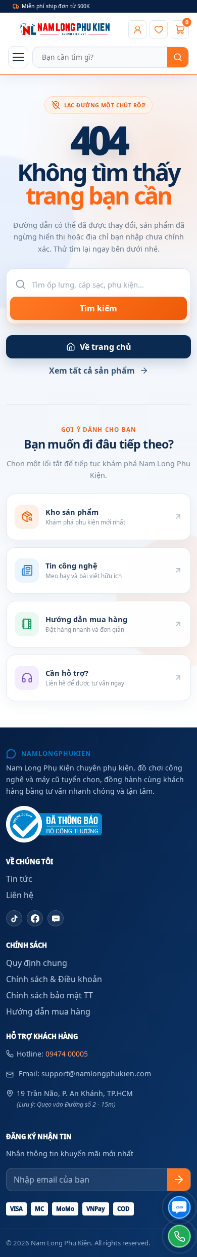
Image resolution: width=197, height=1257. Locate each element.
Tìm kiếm (98, 308)
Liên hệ (19, 895)
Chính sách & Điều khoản (54, 979)
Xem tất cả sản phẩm (92, 370)
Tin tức (19, 878)
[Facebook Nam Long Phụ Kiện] (35, 918)
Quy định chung (36, 962)
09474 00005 (66, 1054)
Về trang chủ (105, 346)
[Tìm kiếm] (177, 57)
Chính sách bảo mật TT (49, 995)
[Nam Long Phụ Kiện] (66, 29)
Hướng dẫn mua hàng (48, 1011)
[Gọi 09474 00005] (179, 1236)
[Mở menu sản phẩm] (18, 57)
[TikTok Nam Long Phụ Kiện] (14, 918)
